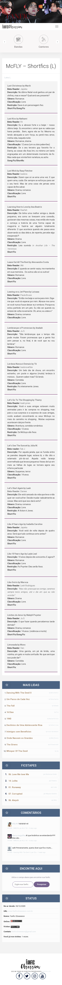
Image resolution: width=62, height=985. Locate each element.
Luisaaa (35, 292)
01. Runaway (15, 787)
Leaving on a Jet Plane (18, 292)
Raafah (23, 210)
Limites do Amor (15, 615)
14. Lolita (13, 781)
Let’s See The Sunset (17, 445)
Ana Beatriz (36, 207)
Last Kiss (11, 119)
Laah (28, 488)
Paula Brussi (26, 295)
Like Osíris (12, 582)
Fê (21, 122)
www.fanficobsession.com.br (20, 911)
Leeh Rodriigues (27, 585)
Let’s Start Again (15, 488)
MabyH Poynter (33, 615)
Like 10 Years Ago (15, 554)
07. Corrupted (15, 794)
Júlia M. (34, 445)
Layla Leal (32, 554)
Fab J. (22, 449)
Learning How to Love (17, 207)
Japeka (23, 89)
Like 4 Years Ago (15, 524)
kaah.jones (25, 403)
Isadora (23, 174)
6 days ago (33, 841)
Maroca (24, 582)
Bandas (18, 46)
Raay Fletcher (26, 171)
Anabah (39, 328)
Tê (35, 364)
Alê (22, 265)
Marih (28, 86)
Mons (23, 645)
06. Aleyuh (14, 800)
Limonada (12, 645)
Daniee (23, 491)
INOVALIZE (47, 971)
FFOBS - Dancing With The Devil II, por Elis (21, 852)
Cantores (44, 46)
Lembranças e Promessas (20, 328)
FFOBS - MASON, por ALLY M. (17, 828)
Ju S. (22, 331)
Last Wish (12, 171)
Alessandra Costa (40, 262)
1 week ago (41, 852)
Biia (31, 367)
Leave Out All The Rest (18, 262)
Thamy (38, 400)
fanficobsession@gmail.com (24, 931)
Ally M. (15, 824)
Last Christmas (14, 86)
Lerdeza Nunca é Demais (19, 364)
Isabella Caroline (34, 524)
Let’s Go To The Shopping (19, 400)
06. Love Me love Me (19, 774)
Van (22, 648)
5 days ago (33, 828)
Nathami (23, 119)
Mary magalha (18, 835)
